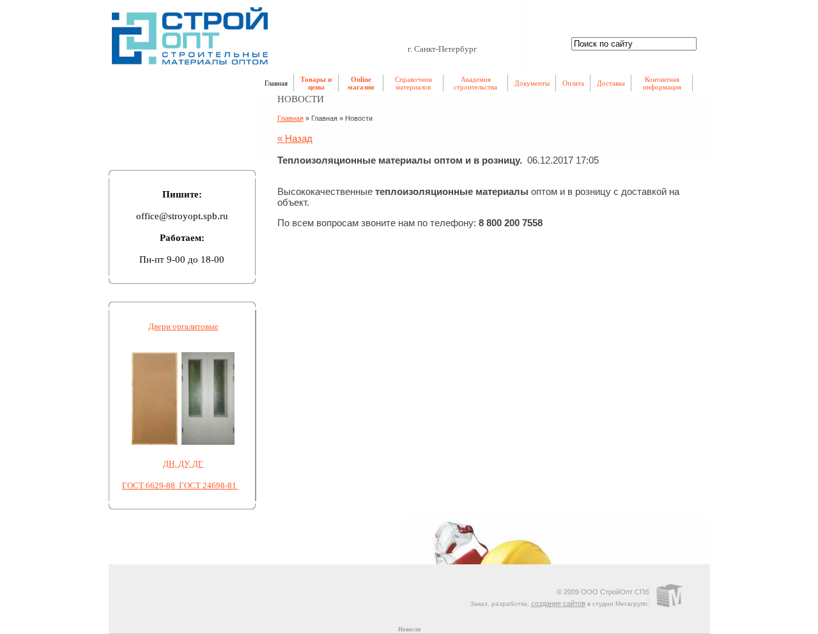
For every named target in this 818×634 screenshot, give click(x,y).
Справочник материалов (413, 83)
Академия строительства (475, 83)
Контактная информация (662, 83)
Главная (276, 83)
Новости (409, 629)
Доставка (611, 83)
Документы (532, 83)
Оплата (573, 83)
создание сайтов (558, 603)
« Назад (295, 138)
